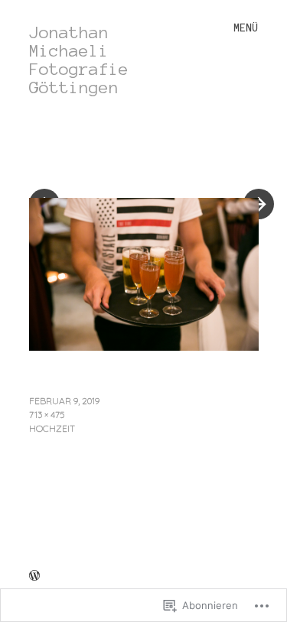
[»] (251, 158)
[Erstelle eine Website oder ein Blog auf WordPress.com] (34, 576)
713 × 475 (46, 414)
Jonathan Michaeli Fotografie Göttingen (79, 59)
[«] (86, 158)
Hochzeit (52, 428)
